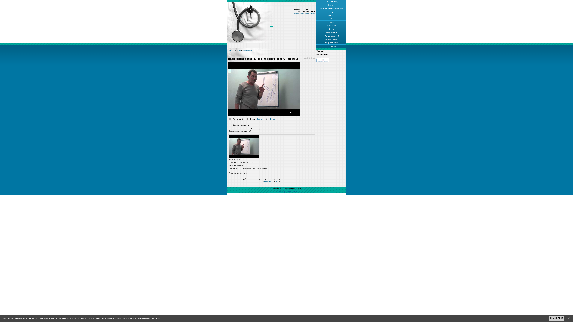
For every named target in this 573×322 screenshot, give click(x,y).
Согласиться (556, 318)
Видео (238, 50)
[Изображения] (244, 146)
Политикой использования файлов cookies (141, 318)
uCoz (295, 192)
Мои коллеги (247, 50)
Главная (296, 13)
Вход (313, 13)
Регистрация (305, 13)
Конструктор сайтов (283, 192)
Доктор (259, 119)
